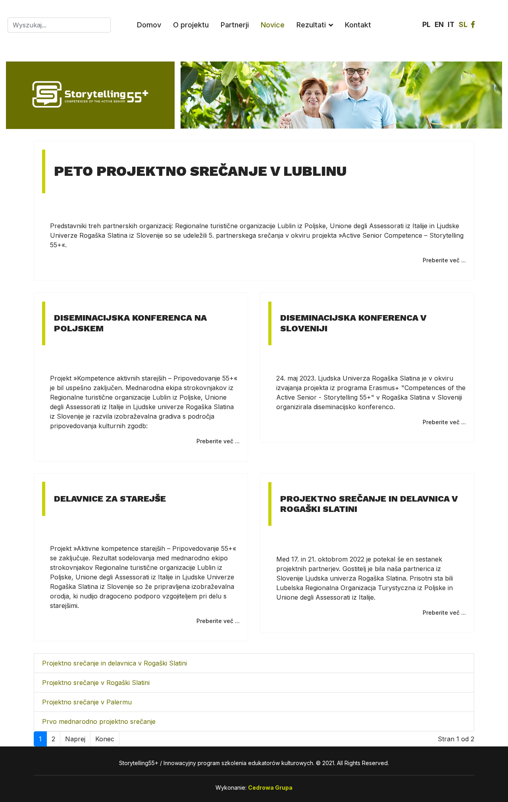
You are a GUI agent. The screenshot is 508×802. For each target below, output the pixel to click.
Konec (104, 739)
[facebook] (473, 24)
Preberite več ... (444, 260)
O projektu (191, 25)
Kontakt (358, 25)
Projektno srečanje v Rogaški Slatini (96, 683)
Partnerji (235, 25)
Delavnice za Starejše (110, 499)
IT (451, 24)
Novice (273, 25)
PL (426, 24)
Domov (149, 25)
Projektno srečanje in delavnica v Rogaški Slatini (114, 663)
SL (463, 24)
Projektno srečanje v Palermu (87, 702)
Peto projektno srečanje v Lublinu (200, 171)
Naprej (75, 739)
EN (439, 24)
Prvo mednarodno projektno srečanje (99, 721)
